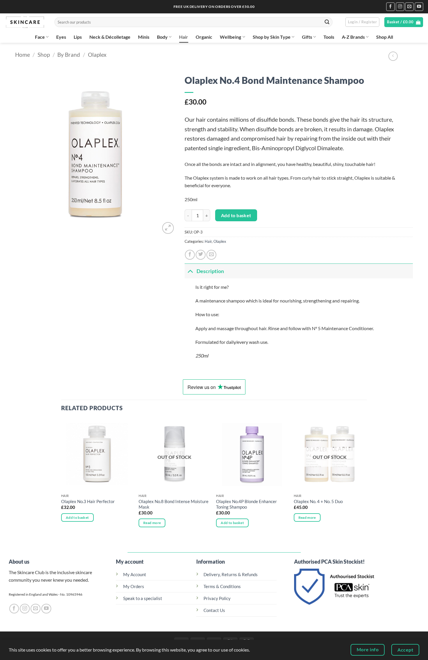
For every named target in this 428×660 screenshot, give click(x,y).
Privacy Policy (217, 598)
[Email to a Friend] (211, 255)
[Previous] (61, 478)
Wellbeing (230, 37)
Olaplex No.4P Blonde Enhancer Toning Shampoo (246, 504)
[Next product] (393, 56)
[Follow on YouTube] (419, 6)
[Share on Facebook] (190, 255)
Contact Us (214, 610)
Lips (78, 37)
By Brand (68, 54)
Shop (44, 54)
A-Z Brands (353, 37)
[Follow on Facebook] (390, 6)
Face (40, 37)
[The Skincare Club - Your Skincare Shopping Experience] (25, 22)
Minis (143, 37)
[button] (362, 22)
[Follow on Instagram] (400, 6)
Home (22, 54)
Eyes (61, 37)
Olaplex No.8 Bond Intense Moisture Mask (173, 504)
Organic (204, 37)
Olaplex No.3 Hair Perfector (88, 501)
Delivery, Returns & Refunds (231, 574)
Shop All (384, 37)
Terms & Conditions (222, 586)
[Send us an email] (409, 6)
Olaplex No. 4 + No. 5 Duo (318, 501)
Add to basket (236, 215)
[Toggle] (190, 271)
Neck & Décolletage (109, 37)
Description (210, 271)
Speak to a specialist (142, 598)
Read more (152, 523)
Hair (183, 37)
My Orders (133, 586)
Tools (328, 37)
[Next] (365, 478)
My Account (134, 574)
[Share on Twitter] (201, 255)
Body (162, 37)
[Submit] (327, 22)
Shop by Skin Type (272, 37)
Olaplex (97, 54)
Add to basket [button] (77, 517)
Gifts (307, 37)
